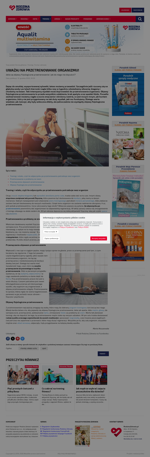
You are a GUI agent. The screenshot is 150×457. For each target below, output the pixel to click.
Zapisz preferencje (51, 238)
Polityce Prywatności (67, 227)
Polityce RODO (83, 227)
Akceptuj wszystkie (99, 238)
